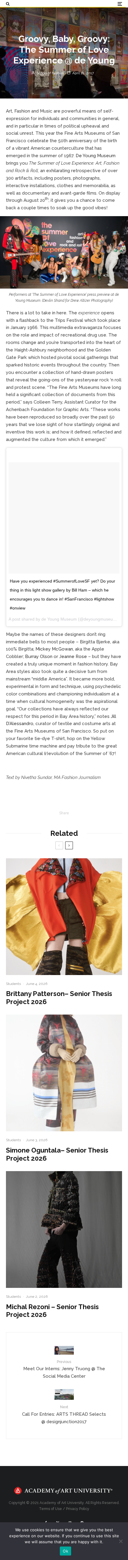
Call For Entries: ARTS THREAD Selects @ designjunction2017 (64, 1414)
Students (13, 984)
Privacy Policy (77, 1509)
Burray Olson (38, 656)
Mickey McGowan (54, 649)
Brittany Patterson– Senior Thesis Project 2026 (59, 997)
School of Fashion (50, 73)
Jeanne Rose (73, 656)
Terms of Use (50, 1509)
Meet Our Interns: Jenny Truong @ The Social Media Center (64, 1369)
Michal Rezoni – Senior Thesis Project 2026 (52, 1310)
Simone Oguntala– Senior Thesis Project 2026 (57, 1154)
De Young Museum (95, 155)
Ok (65, 1551)
